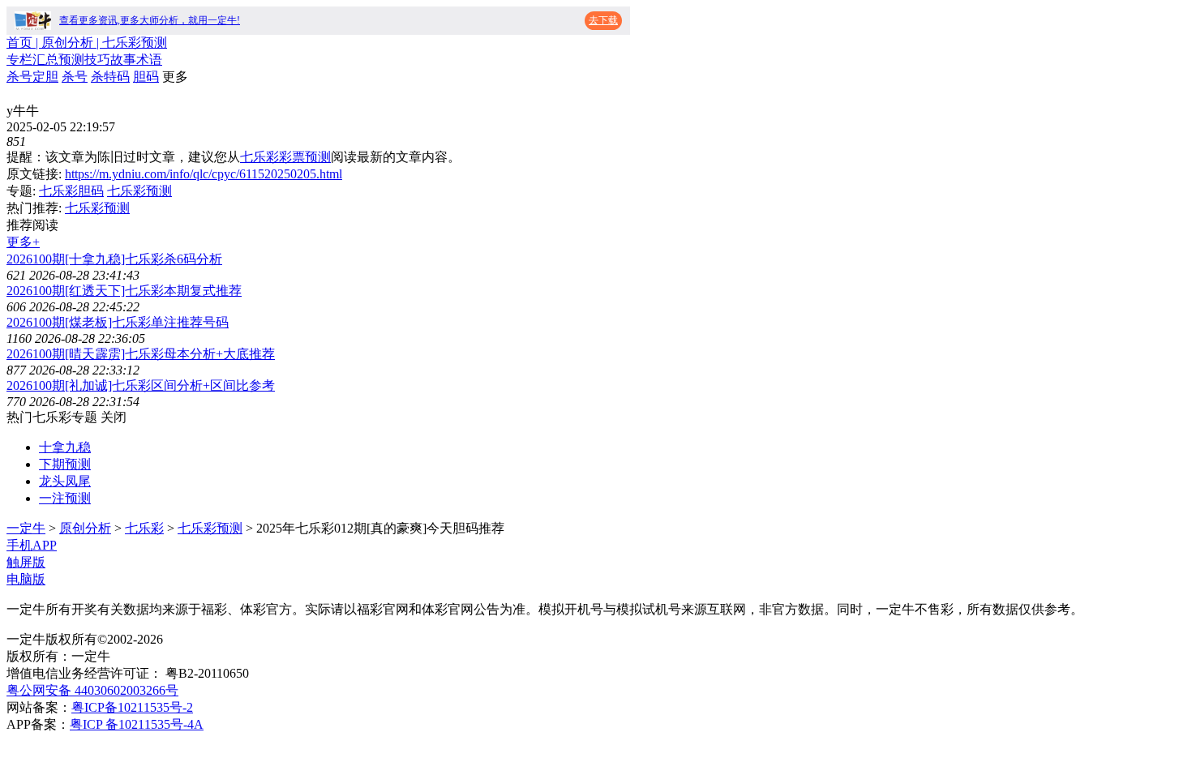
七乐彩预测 (139, 191)
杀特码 (110, 76)
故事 (123, 59)
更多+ (23, 242)
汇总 (45, 59)
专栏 (19, 59)
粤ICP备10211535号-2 (132, 707)
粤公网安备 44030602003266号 (92, 690)
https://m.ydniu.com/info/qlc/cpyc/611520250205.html (203, 174)
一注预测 (65, 498)
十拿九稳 (65, 447)
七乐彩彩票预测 (285, 157)
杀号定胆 (32, 76)
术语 (149, 59)
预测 (71, 59)
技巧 (97, 59)
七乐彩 (144, 528)
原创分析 (85, 528)
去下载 (603, 20)
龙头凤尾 (65, 481)
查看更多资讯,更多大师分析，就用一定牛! (149, 20)
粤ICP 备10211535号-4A (137, 724)
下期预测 (65, 464)
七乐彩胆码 (71, 191)
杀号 (75, 76)
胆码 (146, 76)
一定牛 (25, 528)
